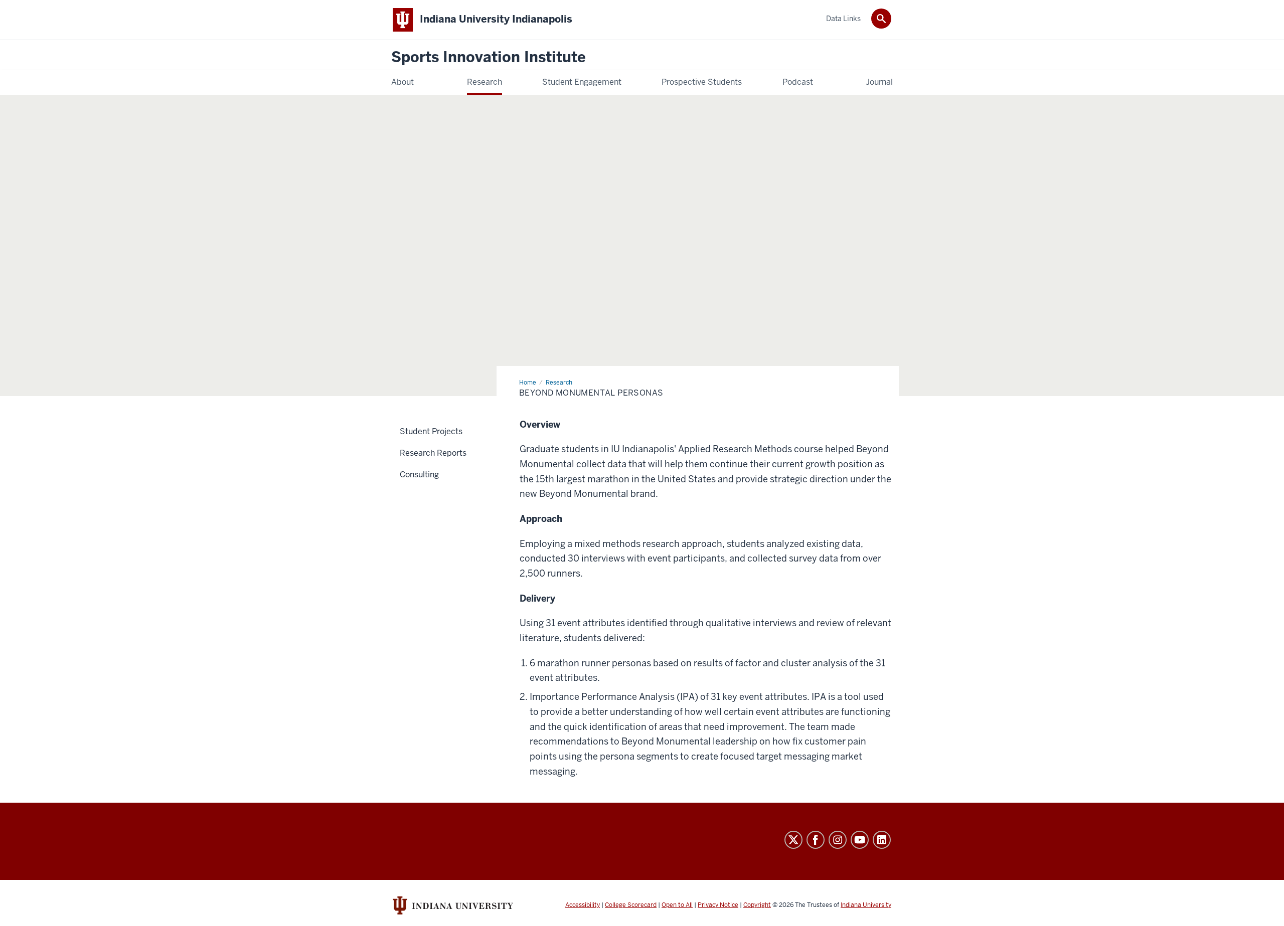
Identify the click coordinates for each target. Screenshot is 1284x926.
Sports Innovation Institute (488, 57)
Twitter (793, 840)
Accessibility (582, 905)
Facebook (816, 840)
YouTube (860, 840)
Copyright (757, 905)
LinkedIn (882, 840)
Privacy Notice (718, 905)
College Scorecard (631, 905)
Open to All (677, 905)
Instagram (838, 840)
